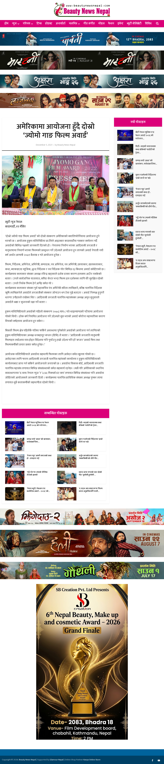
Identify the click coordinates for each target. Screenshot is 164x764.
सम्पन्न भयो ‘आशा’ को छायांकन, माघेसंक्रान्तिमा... (39, 440)
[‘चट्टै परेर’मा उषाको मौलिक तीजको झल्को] (126, 220)
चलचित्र (73, 23)
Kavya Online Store (91, 759)
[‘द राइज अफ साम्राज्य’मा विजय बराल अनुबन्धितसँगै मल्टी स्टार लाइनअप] (126, 263)
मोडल (101, 23)
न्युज (14, 23)
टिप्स (39, 23)
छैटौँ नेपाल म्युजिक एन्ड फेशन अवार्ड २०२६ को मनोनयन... (38, 424)
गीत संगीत (89, 23)
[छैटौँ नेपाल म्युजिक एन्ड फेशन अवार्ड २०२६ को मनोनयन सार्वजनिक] (126, 135)
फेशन (111, 23)
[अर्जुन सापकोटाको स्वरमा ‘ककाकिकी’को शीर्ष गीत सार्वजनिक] (126, 206)
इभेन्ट (120, 23)
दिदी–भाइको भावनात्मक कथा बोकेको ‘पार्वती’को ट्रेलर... (90, 424)
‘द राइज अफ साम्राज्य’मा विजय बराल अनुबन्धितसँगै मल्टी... (90, 490)
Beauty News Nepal (66, 144)
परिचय (26, 23)
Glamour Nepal (56, 759)
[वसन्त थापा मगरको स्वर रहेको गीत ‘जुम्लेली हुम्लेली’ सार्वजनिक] (126, 235)
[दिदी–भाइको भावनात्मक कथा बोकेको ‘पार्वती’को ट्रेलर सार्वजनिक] (126, 149)
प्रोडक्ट (48, 23)
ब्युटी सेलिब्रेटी (134, 23)
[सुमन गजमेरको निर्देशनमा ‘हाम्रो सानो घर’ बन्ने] (126, 178)
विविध (148, 23)
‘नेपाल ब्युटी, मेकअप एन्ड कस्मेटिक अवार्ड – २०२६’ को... (38, 490)
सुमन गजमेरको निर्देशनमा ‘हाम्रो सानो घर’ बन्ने (91, 440)
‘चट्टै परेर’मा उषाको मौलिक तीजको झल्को (37, 473)
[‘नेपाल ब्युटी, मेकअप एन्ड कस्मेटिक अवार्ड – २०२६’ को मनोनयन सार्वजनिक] (126, 249)
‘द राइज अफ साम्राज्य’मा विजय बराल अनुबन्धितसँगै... (145, 264)
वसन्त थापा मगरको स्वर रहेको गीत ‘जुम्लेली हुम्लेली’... (90, 473)
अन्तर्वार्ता (60, 23)
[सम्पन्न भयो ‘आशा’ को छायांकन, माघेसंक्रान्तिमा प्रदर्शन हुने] (126, 163)
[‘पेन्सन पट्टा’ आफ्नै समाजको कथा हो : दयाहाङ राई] (126, 192)
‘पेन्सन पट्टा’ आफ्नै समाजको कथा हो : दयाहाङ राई (39, 457)
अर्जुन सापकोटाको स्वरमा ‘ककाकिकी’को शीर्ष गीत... (89, 457)
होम (6, 23)
